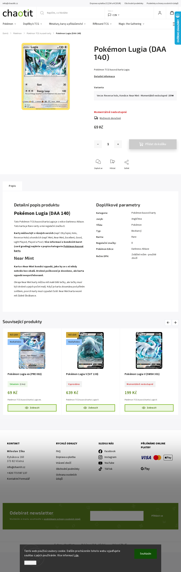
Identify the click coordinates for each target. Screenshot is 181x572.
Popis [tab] (12, 186)
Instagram (110, 457)
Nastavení (30, 562)
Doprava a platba (65, 457)
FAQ (58, 451)
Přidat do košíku (155, 144)
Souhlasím (145, 554)
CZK (115, 15)
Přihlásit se (157, 516)
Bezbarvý (137, 231)
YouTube (109, 463)
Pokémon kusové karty (144, 213)
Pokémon (137, 225)
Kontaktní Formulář (18, 479)
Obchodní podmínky (133, 3)
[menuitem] (11, 24)
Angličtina (137, 219)
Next (175, 322)
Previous (168, 322)
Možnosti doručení (110, 118)
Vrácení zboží (63, 463)
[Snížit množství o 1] (98, 144)
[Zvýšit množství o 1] (118, 144)
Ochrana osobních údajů (66, 477)
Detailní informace (104, 76)
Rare (134, 237)
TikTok (108, 469)
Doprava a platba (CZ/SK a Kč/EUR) (105, 3)
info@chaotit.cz (16, 467)
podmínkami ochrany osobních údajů (62, 519)
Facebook (110, 451)
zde (76, 555)
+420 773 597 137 (17, 473)
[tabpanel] (32, 371)
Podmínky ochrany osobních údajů (162, 3)
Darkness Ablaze (140, 249)
